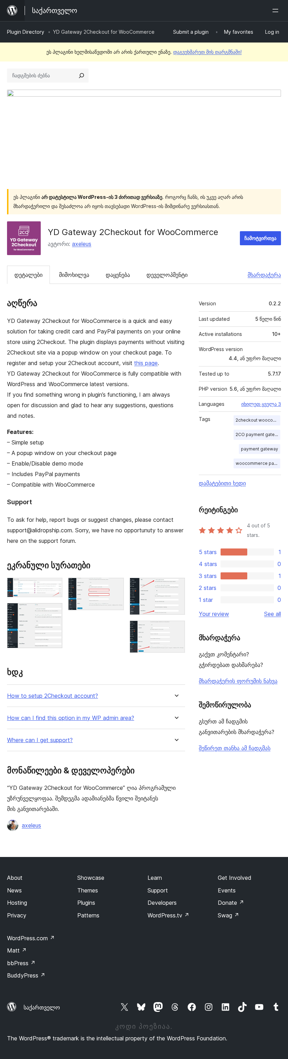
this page (146, 362)
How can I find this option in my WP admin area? (70, 718)
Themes (87, 890)
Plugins (86, 902)
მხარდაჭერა (264, 274)
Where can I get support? (40, 740)
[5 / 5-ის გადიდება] (175, 630)
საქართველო (42, 1007)
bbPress (21, 963)
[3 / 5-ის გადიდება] (114, 587)
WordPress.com (31, 938)
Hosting (17, 902)
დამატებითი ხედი (222, 483)
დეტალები (28, 274)
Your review (214, 613)
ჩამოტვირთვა (260, 238)
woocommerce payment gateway (258, 463)
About (14, 877)
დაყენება (118, 274)
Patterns (88, 915)
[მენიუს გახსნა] (277, 10)
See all (272, 613)
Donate (231, 902)
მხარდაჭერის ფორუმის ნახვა (238, 680)
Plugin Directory (25, 32)
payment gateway (259, 448)
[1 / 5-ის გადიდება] (53, 587)
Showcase (90, 877)
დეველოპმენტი (167, 274)
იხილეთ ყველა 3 (261, 404)
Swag (228, 915)
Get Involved (234, 877)
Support (158, 890)
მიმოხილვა (74, 274)
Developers (162, 902)
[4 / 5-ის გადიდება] (175, 587)
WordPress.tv (168, 915)
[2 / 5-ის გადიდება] (53, 612)
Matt (17, 950)
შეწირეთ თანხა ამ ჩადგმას (234, 748)
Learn (155, 877)
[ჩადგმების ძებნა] (81, 76)
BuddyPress (26, 975)
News (14, 890)
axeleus (81, 243)
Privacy (16, 915)
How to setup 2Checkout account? (52, 696)
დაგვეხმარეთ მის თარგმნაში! (207, 52)
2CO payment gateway (258, 434)
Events (227, 890)
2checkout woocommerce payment (258, 420)
